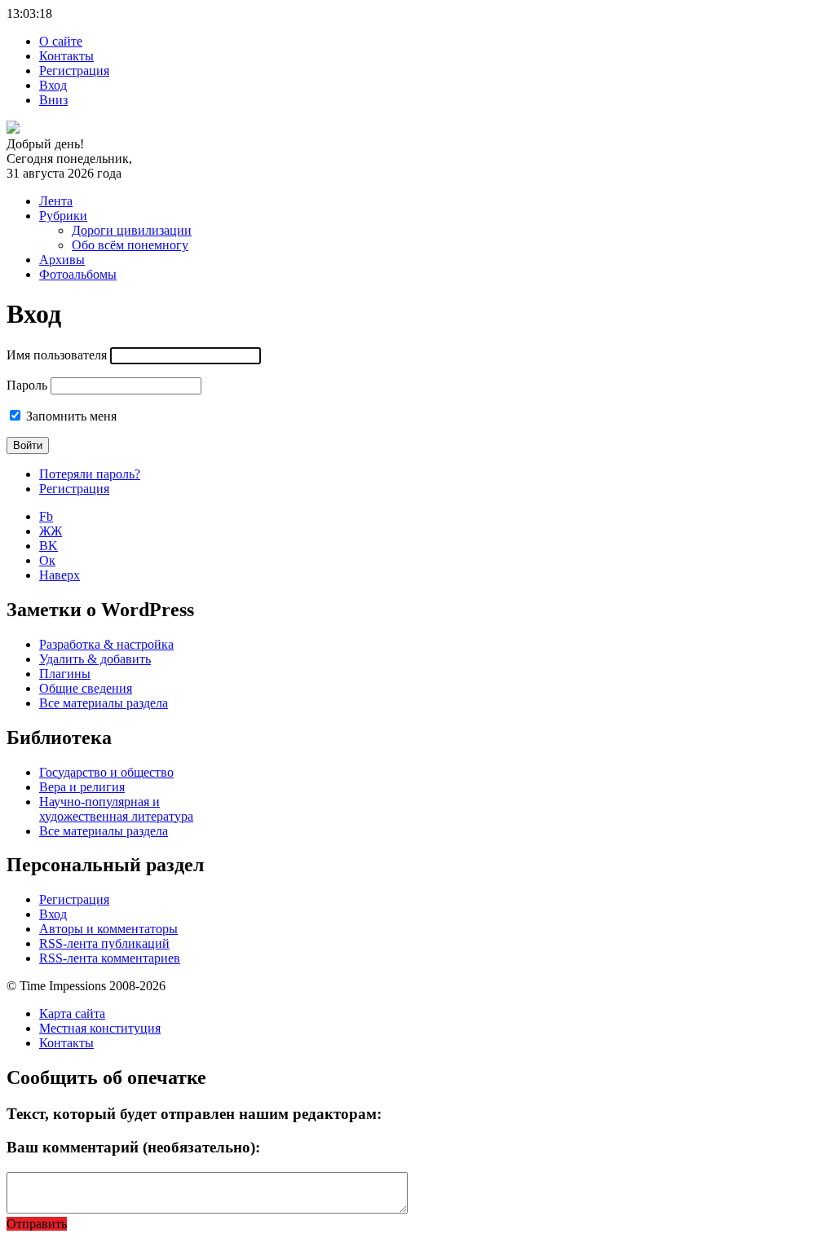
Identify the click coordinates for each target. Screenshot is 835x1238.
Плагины (65, 674)
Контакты (66, 56)
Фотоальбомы (78, 274)
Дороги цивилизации (132, 230)
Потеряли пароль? (89, 474)
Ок (47, 560)
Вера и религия (82, 787)
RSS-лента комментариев (109, 958)
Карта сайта (72, 1013)
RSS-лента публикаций (104, 943)
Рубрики (63, 215)
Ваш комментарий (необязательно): (133, 1147)
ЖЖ (50, 531)
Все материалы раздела (103, 703)
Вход (53, 85)
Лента (56, 201)
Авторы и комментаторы (108, 929)
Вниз (53, 100)
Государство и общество (106, 772)
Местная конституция (100, 1028)
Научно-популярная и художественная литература (116, 809)
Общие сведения (85, 688)
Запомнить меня (71, 416)
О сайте (60, 41)
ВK (48, 546)
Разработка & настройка (106, 644)
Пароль (27, 385)
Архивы (62, 260)
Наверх (59, 575)
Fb (46, 516)
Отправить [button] (37, 1224)
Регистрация (74, 70)
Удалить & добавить (95, 659)
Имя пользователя (57, 355)
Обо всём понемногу (130, 245)
